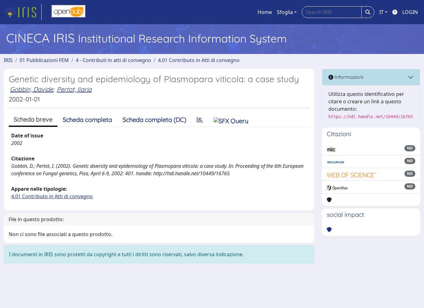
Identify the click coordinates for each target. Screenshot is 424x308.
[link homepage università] (68, 12)
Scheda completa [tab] (87, 119)
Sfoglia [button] (285, 12)
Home (265, 12)
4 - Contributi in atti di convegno (113, 60)
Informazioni (348, 77)
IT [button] (381, 12)
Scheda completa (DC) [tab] (154, 119)
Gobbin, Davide (31, 89)
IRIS (8, 60)
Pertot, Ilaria (74, 89)
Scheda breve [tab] (33, 119)
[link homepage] (23, 12)
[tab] (200, 119)
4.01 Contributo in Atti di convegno (199, 60)
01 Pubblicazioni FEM (44, 60)
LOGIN (410, 12)
